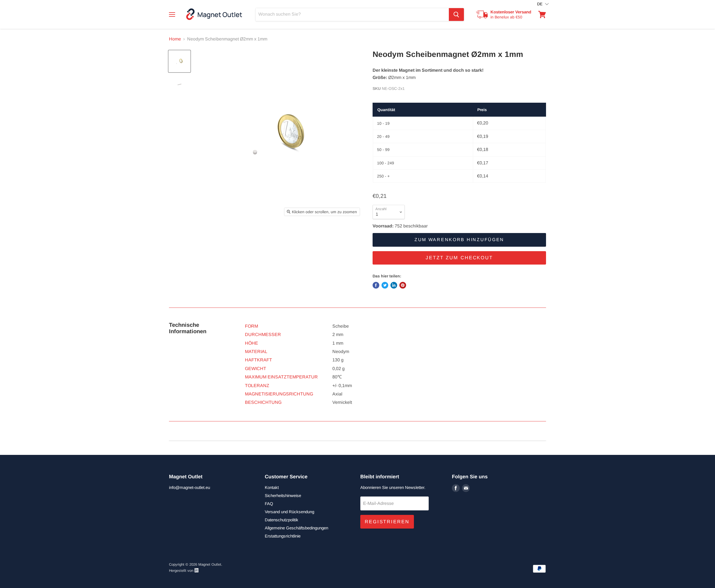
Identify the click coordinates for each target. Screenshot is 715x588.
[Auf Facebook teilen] (376, 285)
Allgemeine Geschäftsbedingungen (296, 527)
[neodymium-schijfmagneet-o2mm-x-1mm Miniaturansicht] (179, 61)
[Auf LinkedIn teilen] (393, 285)
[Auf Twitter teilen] (385, 285)
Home (175, 39)
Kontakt (272, 487)
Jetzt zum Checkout (459, 257)
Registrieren (387, 521)
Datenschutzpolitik (281, 519)
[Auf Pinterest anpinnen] (402, 285)
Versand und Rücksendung (289, 511)
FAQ (269, 503)
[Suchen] (456, 14)
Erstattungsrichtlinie (283, 536)
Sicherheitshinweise (283, 495)
